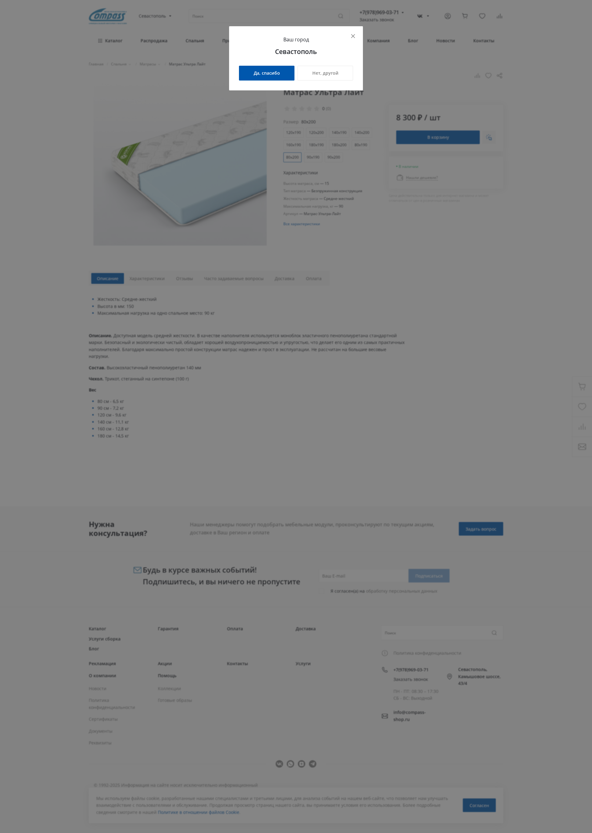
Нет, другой (325, 73)
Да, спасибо (267, 73)
